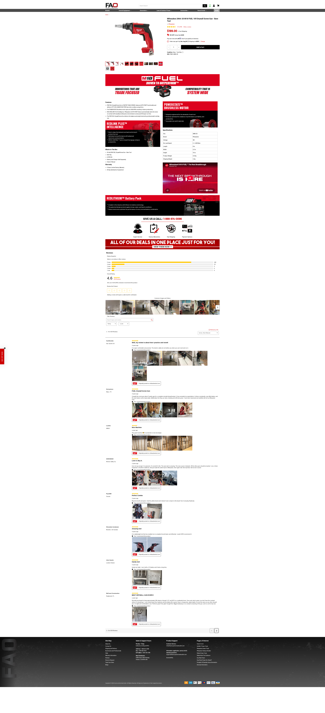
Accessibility (169, 657)
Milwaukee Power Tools (203, 648)
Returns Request (109, 660)
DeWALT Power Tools (202, 646)
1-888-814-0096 (172, 218)
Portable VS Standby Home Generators (207, 662)
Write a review (187, 26)
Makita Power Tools (202, 653)
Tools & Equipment (124, 10)
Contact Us (108, 646)
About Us (107, 644)
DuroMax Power (201, 657)
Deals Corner (200, 644)
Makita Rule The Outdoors (203, 655)
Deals (216, 10)
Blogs (106, 664)
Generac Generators (202, 664)
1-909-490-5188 (146, 652)
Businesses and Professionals (113, 650)
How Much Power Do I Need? (204, 660)
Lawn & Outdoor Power (164, 10)
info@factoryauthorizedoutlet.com (175, 645)
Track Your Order (109, 662)
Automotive (184, 10)
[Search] (205, 5)
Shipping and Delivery (111, 648)
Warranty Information (110, 655)
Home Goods (201, 10)
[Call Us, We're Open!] (210, 6)
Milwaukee (172, 24)
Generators (143, 10)
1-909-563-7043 (142, 650)
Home (106, 14)
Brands (107, 10)
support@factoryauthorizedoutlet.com (176, 654)
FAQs (106, 653)
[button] (2, 356)
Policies (107, 657)
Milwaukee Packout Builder (204, 650)
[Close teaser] (5, 348)
